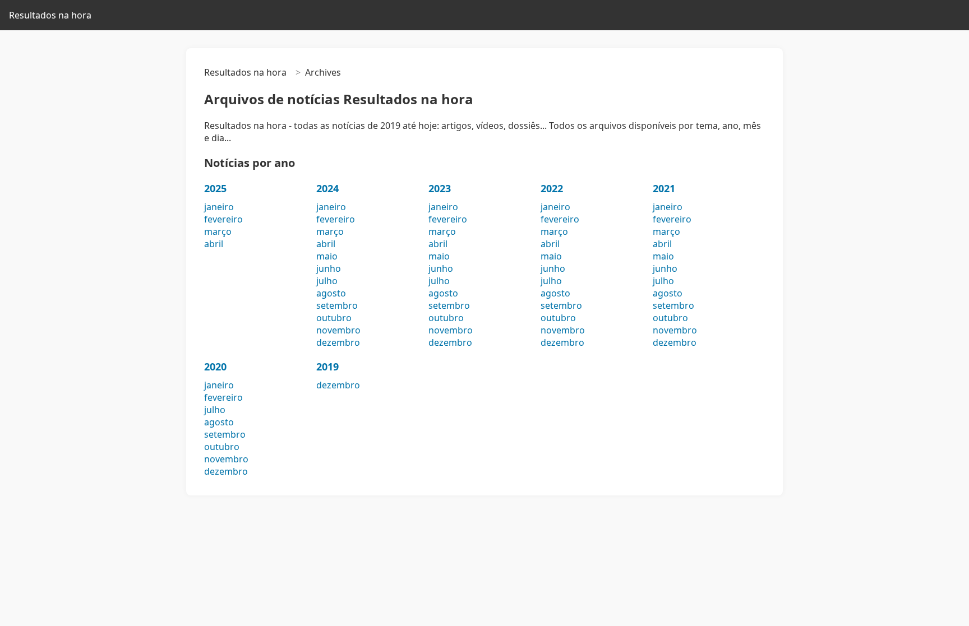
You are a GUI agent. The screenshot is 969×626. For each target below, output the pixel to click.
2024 (327, 188)
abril (213, 244)
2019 (327, 366)
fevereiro (223, 219)
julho (327, 281)
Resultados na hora (50, 15)
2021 (664, 188)
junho (328, 268)
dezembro (338, 342)
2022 (552, 188)
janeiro (219, 207)
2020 (215, 366)
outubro (334, 318)
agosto (331, 293)
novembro (338, 330)
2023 (439, 188)
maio (327, 256)
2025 (215, 188)
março (218, 231)
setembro (337, 305)
